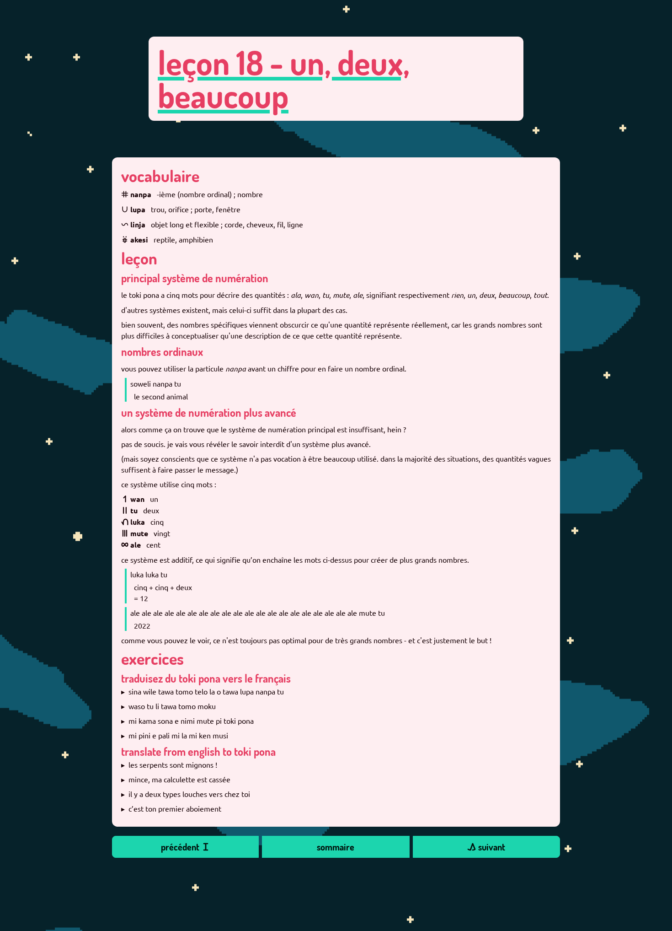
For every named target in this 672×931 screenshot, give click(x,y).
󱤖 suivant (486, 847)
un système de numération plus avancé (208, 412)
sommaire (335, 847)
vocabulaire (160, 175)
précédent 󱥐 (185, 847)
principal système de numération (194, 278)
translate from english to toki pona (198, 751)
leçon (139, 258)
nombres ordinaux (162, 351)
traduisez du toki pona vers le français (206, 678)
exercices (152, 658)
